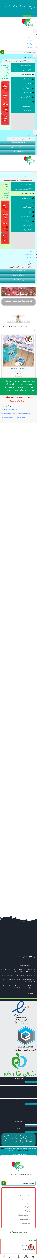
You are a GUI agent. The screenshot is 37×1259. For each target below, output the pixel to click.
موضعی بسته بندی (5, 118)
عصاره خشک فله (5, 86)
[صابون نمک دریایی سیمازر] (18, 350)
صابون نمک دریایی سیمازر (18, 368)
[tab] (23, 65)
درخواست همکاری (17, 147)
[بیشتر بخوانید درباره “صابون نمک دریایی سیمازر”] (20, 364)
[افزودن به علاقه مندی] (17, 364)
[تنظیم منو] (35, 31)
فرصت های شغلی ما (17, 151)
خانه (26, 326)
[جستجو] (2, 52)
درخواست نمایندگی (18, 142)
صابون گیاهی (18, 371)
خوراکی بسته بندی (5, 106)
